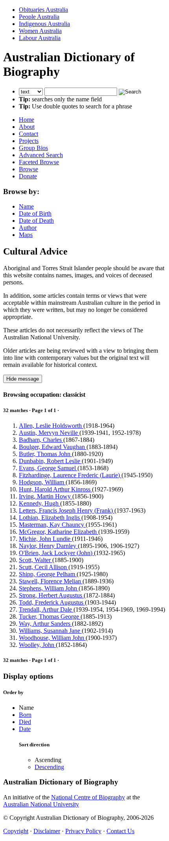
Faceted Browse (39, 162)
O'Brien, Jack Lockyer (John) (56, 553)
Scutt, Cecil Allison (43, 567)
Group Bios (33, 148)
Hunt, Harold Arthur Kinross (55, 489)
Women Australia (40, 30)
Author (28, 227)
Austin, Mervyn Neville (49, 432)
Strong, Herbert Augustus (51, 595)
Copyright (15, 831)
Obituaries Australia (43, 9)
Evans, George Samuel (48, 468)
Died (25, 721)
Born (25, 714)
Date (25, 729)
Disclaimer (46, 831)
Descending (49, 767)
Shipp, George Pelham (48, 574)
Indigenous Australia (44, 23)
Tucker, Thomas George (50, 616)
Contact (28, 133)
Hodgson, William (42, 482)
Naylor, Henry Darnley (48, 545)
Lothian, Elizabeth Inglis (50, 517)
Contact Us (120, 831)
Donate (28, 176)
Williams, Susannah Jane (50, 630)
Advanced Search (41, 155)
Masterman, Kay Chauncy (52, 524)
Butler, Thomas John (45, 454)
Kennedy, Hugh (39, 503)
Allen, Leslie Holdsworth (51, 425)
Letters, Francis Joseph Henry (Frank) (66, 510)
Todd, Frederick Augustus (52, 602)
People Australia (39, 16)
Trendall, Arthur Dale (46, 609)
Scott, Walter (35, 560)
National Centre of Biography (88, 797)
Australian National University (41, 804)
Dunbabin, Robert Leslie (50, 461)
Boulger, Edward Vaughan (52, 446)
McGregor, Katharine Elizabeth (58, 531)
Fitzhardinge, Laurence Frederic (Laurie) (70, 475)
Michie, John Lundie (45, 538)
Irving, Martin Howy (45, 496)
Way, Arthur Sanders (45, 623)
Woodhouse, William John (52, 637)
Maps (26, 234)
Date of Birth (35, 213)
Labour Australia (40, 38)
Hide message (22, 379)
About (27, 126)
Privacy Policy (83, 831)
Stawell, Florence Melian (51, 581)
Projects (29, 140)
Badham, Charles (41, 439)
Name (26, 206)
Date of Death (36, 220)
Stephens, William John (49, 588)
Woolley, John (37, 644)
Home (26, 119)
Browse (28, 169)
